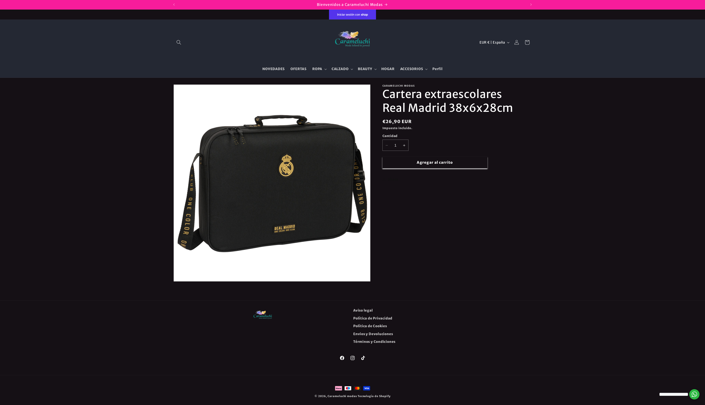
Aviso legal (363, 310)
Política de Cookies (370, 326)
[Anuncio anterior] (174, 4)
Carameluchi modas (342, 396)
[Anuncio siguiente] (531, 4)
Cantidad (389, 136)
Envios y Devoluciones (373, 334)
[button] (178, 42)
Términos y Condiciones (374, 341)
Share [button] (393, 179)
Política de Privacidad (372, 318)
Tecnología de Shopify (374, 396)
